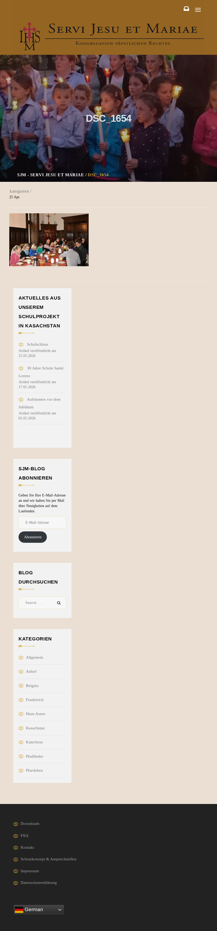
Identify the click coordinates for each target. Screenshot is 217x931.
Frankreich (35, 700)
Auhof (31, 671)
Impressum (30, 871)
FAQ (24, 835)
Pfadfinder (34, 756)
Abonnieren (33, 537)
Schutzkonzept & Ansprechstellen (48, 859)
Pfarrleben (34, 770)
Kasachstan (35, 728)
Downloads (30, 823)
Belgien (32, 686)
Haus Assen (35, 714)
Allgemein (34, 657)
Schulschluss (37, 344)
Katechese (34, 742)
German (33, 909)
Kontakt (27, 847)
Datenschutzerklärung (39, 882)
